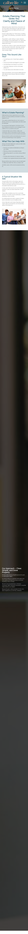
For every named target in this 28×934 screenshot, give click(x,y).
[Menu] (24, 2)
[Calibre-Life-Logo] (11, 2)
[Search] (21, 2)
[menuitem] (21, 2)
